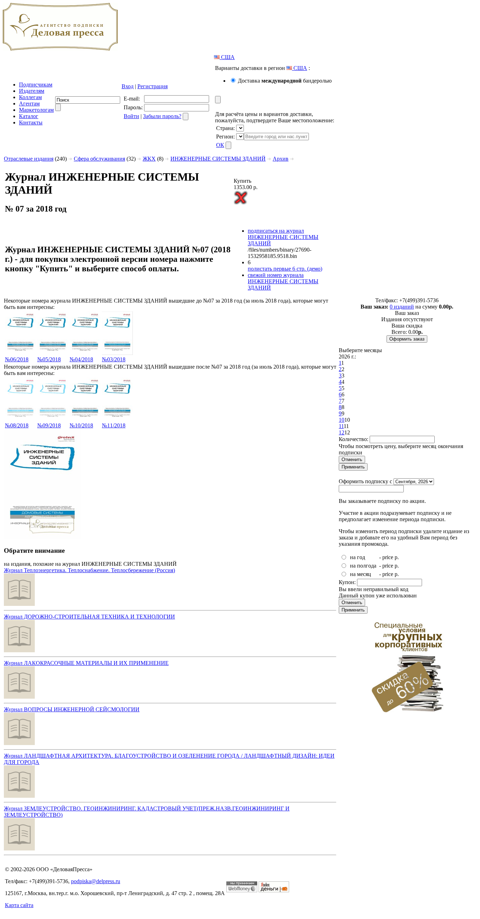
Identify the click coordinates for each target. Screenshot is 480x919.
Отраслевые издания (28, 159)
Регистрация (152, 86)
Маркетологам (36, 110)
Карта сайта (19, 905)
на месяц (360, 574)
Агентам (29, 103)
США (227, 57)
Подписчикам (35, 85)
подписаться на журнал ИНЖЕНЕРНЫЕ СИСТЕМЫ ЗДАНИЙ (283, 237)
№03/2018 (113, 359)
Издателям (31, 91)
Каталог (28, 116)
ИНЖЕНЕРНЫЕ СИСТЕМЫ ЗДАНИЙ (218, 159)
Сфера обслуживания (99, 159)
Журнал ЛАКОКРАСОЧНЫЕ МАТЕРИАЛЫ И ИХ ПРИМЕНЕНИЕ (86, 663)
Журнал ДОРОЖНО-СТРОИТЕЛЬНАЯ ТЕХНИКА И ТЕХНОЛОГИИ (89, 617)
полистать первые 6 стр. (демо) (285, 269)
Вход (128, 86)
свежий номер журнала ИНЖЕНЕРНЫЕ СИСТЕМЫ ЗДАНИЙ (283, 281)
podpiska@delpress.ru (95, 881)
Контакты (31, 122)
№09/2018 (49, 425)
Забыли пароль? (162, 116)
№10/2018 (81, 425)
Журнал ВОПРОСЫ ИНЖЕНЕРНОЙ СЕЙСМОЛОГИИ (72, 709)
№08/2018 (16, 425)
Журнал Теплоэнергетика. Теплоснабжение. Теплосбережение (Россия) (89, 570)
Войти (131, 116)
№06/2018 (16, 359)
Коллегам (30, 97)
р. (397, 557)
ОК (220, 145)
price (387, 557)
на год (357, 557)
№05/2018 (49, 359)
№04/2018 (81, 359)
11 (341, 426)
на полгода (363, 566)
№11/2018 (113, 425)
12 (341, 432)
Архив (280, 159)
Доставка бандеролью (285, 81)
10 (341, 420)
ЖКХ (149, 159)
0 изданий (402, 307)
